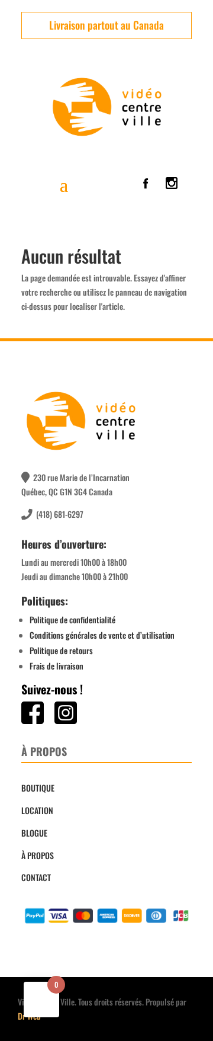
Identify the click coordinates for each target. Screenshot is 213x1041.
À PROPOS (37, 855)
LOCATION (37, 810)
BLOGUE (34, 833)
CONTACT (36, 877)
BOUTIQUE (37, 787)
